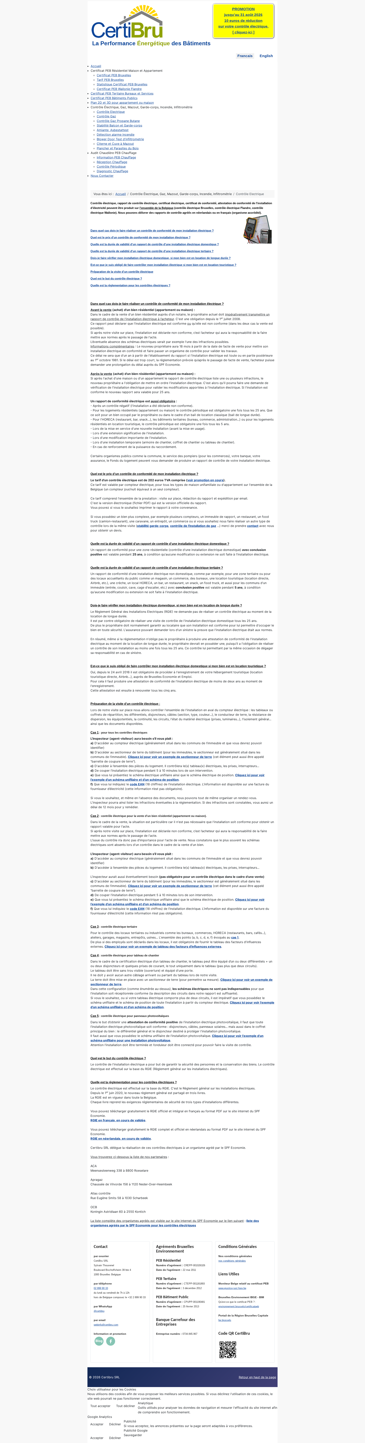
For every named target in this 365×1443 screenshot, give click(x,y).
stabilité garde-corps (152, 526)
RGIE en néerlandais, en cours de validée (120, 1138)
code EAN (137, 784)
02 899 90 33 (101, 1288)
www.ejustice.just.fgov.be (232, 1288)
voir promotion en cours (205, 480)
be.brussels (224, 1320)
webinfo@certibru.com (106, 1324)
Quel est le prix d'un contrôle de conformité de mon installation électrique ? (140, 237)
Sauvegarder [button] (133, 1435)
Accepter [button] (96, 1424)
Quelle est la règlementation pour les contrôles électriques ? (130, 285)
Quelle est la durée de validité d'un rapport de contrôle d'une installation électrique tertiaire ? (151, 251)
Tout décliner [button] (125, 1406)
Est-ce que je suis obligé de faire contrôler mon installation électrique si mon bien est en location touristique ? (163, 264)
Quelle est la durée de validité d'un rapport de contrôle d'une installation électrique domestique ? (154, 244)
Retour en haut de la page (257, 1377)
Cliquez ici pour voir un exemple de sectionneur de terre (170, 757)
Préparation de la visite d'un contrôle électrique (121, 271)
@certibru (99, 1311)
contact (252, 526)
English (266, 56)
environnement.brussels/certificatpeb (238, 1306)
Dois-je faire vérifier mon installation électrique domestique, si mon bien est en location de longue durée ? (160, 258)
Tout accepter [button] (100, 1406)
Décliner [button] (115, 1424)
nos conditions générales (232, 1260)
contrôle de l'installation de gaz (193, 526)
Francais (245, 56)
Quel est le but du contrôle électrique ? (116, 278)
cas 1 (235, 937)
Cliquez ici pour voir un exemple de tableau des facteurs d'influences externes (163, 946)
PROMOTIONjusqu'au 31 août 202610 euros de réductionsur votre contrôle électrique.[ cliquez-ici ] (243, 20)
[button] (127, 71)
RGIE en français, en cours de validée (117, 1120)
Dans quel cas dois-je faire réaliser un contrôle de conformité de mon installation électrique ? (152, 230)
